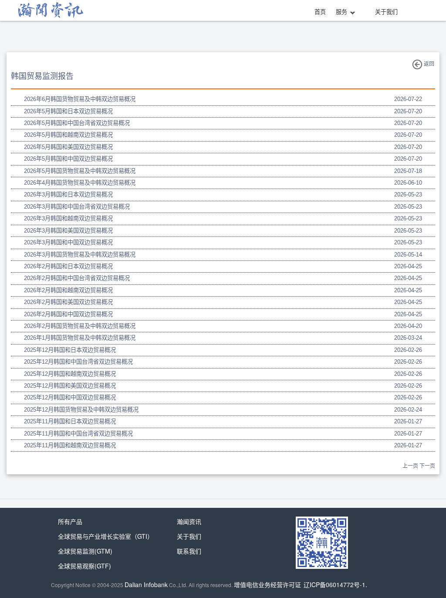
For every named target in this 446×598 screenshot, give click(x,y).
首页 (320, 12)
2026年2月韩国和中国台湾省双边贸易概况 (77, 278)
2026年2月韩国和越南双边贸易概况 (68, 290)
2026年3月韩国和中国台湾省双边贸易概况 (77, 206)
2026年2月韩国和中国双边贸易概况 (68, 314)
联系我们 (189, 551)
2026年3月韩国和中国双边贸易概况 (68, 242)
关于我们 (386, 12)
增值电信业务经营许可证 (267, 584)
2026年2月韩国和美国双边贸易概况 (68, 302)
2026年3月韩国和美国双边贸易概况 (68, 230)
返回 (428, 64)
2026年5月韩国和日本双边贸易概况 (68, 111)
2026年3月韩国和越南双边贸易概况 (68, 218)
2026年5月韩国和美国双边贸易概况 (68, 147)
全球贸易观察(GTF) (84, 565)
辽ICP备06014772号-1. (335, 584)
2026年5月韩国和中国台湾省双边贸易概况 (77, 123)
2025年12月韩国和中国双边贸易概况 (70, 397)
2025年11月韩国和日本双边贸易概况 (70, 421)
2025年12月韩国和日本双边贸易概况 (70, 350)
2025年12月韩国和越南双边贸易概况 (70, 374)
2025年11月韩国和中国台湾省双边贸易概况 (78, 433)
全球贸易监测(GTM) (85, 551)
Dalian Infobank (146, 584)
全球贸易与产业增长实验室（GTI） (105, 536)
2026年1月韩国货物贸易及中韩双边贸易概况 (79, 337)
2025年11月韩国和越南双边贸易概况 (70, 445)
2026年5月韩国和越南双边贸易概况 (68, 135)
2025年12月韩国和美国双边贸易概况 (70, 385)
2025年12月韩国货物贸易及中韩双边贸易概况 (81, 409)
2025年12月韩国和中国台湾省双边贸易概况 (78, 361)
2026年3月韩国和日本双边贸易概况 (68, 194)
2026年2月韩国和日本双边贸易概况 (68, 266)
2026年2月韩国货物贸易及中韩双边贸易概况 (79, 326)
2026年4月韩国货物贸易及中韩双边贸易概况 (79, 182)
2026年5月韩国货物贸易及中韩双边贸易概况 (79, 171)
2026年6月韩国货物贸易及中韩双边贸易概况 (79, 99)
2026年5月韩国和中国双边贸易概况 (68, 158)
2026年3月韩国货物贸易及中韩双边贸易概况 (79, 254)
